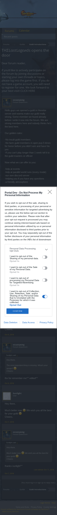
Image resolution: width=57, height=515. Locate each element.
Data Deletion (10, 322)
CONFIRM (17, 311)
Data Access (28, 322)
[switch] (44, 257)
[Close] (51, 193)
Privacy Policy (46, 322)
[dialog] (28, 257)
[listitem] (28, 249)
